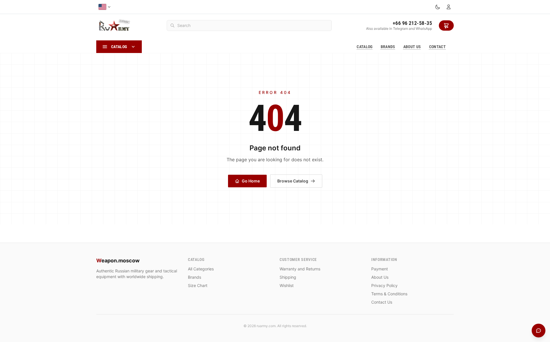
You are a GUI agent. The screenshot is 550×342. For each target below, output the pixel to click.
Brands (388, 46)
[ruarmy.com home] (114, 25)
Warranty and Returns (300, 268)
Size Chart (197, 285)
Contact (437, 46)
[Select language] (104, 7)
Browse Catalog (292, 180)
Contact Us (381, 302)
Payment (379, 268)
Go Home (251, 180)
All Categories (201, 268)
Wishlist (287, 285)
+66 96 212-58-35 (412, 23)
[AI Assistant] (538, 330)
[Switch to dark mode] (438, 7)
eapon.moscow (118, 261)
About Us (412, 46)
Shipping (288, 277)
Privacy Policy (384, 285)
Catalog (364, 46)
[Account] (448, 7)
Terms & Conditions (389, 293)
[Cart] (446, 25)
